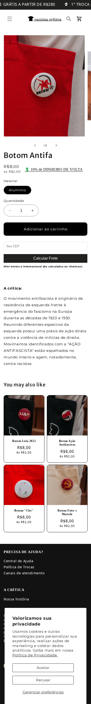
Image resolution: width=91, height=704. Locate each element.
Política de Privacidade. (35, 655)
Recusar (43, 680)
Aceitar (43, 667)
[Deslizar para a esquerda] (35, 145)
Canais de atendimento (24, 573)
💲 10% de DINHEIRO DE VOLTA (54, 169)
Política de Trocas (19, 567)
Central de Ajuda (18, 561)
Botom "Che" (23, 510)
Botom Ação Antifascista (67, 443)
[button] (9, 19)
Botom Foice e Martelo (67, 512)
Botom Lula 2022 (24, 441)
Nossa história (16, 599)
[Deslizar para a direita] (56, 145)
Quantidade (14, 201)
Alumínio (17, 190)
